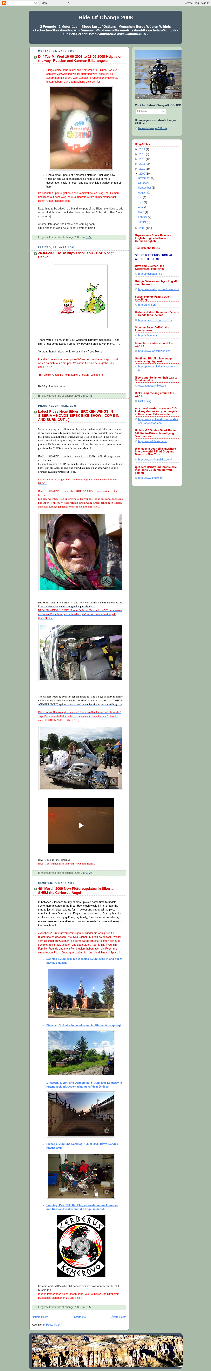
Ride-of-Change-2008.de (152, 128)
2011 (142, 163)
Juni (141, 202)
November (144, 178)
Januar (142, 222)
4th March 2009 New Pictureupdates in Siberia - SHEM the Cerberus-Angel (77, 891)
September (145, 187)
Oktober (143, 183)
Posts (144, 111)
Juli (140, 197)
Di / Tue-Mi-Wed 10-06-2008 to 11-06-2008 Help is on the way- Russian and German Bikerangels (80, 59)
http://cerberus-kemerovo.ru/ (155, 320)
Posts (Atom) (54, 1324)
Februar (143, 217)
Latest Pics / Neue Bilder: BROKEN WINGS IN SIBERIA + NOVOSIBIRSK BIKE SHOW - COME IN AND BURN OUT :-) (78, 416)
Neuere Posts (40, 1317)
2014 (142, 149)
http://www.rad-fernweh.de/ (154, 351)
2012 (142, 159)
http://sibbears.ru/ (148, 335)
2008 (142, 228)
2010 (142, 168)
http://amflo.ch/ (147, 304)
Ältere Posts (118, 1317)
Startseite (80, 1317)
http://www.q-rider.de (150, 478)
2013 (142, 154)
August (142, 192)
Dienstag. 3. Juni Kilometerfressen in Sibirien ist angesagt (83, 1025)
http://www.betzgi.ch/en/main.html (158, 289)
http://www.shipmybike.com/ (155, 459)
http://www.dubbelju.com (152, 441)
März (141, 212)
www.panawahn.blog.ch (152, 385)
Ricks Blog (144, 401)
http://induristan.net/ (150, 273)
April (141, 207)
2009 (142, 173)
